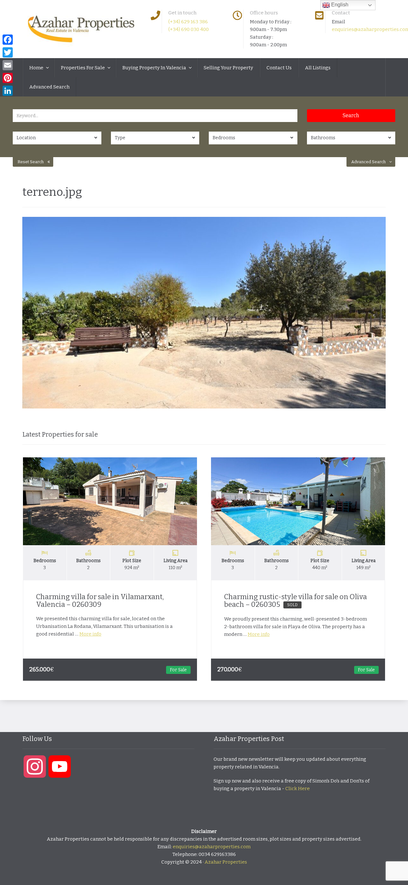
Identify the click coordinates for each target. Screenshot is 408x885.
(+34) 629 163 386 (188, 22)
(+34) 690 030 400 (188, 29)
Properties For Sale (83, 68)
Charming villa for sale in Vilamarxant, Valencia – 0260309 (100, 600)
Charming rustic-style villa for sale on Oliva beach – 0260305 (295, 600)
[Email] (7, 65)
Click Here (297, 788)
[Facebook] (7, 39)
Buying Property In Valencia (154, 68)
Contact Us (279, 68)
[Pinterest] (7, 78)
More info (90, 634)
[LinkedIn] (7, 90)
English (339, 4)
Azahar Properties (226, 862)
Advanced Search (49, 87)
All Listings (318, 68)
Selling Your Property (228, 68)
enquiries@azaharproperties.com (212, 847)
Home (36, 68)
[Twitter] (7, 52)
